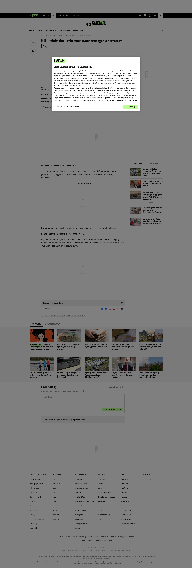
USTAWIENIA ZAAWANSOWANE (68, 107)
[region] (96, 84)
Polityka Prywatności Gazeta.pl (120, 100)
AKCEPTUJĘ (131, 107)
